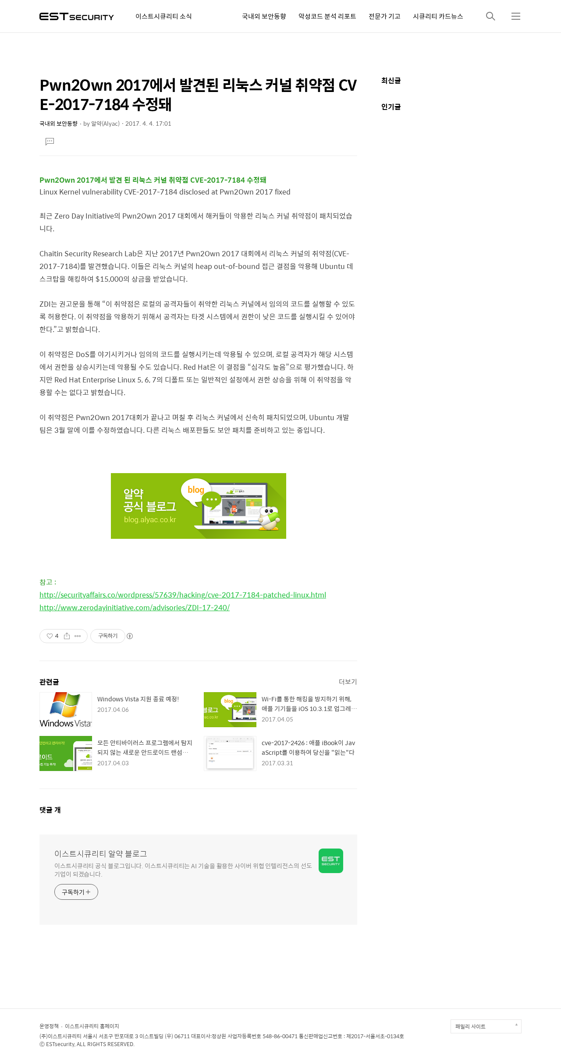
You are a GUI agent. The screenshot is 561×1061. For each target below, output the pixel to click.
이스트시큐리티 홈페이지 (92, 1026)
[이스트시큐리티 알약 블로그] (76, 15)
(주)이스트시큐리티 (60, 1036)
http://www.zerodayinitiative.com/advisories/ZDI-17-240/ (134, 607)
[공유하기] (66, 636)
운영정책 (49, 1026)
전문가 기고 (385, 16)
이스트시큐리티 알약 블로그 (100, 854)
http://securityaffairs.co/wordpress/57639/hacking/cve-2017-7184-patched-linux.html (182, 594)
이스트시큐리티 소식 (163, 16)
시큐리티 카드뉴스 (438, 16)
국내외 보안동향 (264, 16)
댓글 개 (50, 809)
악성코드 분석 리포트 (327, 16)
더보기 (348, 681)
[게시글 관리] (77, 636)
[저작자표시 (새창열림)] (129, 636)
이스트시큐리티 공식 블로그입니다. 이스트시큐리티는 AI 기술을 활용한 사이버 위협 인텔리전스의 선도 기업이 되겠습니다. (183, 869)
